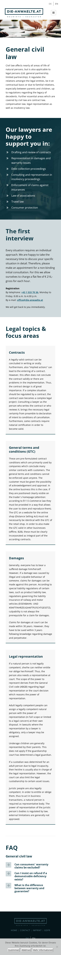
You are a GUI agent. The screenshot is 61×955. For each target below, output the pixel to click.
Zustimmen (13, 950)
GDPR (47, 930)
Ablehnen (26, 950)
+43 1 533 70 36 (29, 292)
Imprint (37, 930)
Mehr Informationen (43, 950)
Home (14, 930)
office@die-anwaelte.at (30, 300)
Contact (25, 930)
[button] (30, 866)
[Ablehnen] (57, 946)
